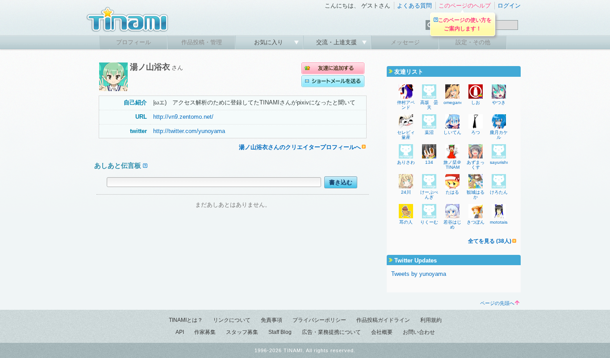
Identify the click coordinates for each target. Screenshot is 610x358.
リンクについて (232, 320)
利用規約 (431, 320)
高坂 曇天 (429, 105)
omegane (453, 102)
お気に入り (269, 42)
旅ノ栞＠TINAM (452, 165)
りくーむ (429, 222)
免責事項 (271, 320)
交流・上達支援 (337, 42)
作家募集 (205, 332)
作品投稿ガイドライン (383, 320)
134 (429, 162)
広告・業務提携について (331, 332)
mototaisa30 (502, 222)
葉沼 (429, 132)
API (179, 332)
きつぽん (476, 222)
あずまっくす (476, 165)
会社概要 (382, 332)
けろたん (499, 192)
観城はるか (476, 195)
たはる (452, 192)
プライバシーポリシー (319, 320)
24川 (406, 192)
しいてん (452, 132)
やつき (499, 102)
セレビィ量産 (406, 135)
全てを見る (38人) (489, 241)
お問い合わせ (419, 332)
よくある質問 (414, 5)
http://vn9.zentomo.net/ (183, 116)
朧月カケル (499, 135)
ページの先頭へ (497, 303)
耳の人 (406, 222)
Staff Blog (280, 332)
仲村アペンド (406, 105)
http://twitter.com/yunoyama (189, 131)
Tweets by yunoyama (418, 274)
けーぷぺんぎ (429, 195)
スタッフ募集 (242, 332)
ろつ (475, 132)
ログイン (509, 5)
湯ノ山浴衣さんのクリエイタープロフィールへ (300, 147)
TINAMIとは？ (186, 320)
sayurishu (500, 162)
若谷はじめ (452, 224)
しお (475, 102)
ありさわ (406, 162)
